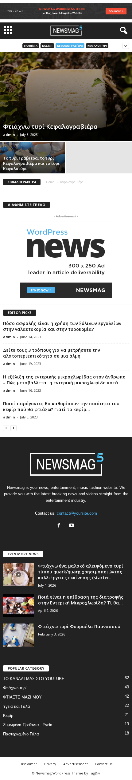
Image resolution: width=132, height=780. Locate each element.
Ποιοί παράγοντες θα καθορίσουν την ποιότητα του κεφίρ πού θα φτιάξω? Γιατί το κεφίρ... (61, 406)
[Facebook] (60, 526)
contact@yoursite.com (77, 513)
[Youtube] (72, 526)
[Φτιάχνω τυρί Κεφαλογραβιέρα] (66, 96)
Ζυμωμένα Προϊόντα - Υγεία (27, 725)
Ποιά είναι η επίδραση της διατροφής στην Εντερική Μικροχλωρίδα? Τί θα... (80, 600)
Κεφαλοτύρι (97, 46)
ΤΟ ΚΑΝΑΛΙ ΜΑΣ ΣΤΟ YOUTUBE (33, 678)
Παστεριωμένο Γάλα (21, 734)
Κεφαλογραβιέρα (70, 46)
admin (9, 134)
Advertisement (75, 764)
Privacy (50, 764)
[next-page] (13, 428)
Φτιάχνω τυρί (14, 688)
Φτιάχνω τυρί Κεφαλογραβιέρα (50, 126)
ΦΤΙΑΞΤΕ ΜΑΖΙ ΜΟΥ (22, 697)
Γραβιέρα (30, 46)
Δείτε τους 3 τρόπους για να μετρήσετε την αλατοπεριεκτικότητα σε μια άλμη (51, 353)
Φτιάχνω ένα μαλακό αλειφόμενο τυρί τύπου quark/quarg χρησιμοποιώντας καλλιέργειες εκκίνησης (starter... (80, 571)
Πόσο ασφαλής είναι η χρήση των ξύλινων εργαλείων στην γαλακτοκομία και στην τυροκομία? (62, 326)
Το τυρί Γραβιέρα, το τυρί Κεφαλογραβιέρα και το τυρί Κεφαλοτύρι (31, 163)
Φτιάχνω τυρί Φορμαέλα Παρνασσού (79, 626)
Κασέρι (47, 46)
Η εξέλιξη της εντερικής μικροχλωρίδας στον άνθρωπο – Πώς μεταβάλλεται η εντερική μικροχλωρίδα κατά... (64, 380)
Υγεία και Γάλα (16, 706)
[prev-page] (6, 428)
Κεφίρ (8, 715)
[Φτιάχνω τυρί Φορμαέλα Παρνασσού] (18, 635)
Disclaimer (28, 764)
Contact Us (103, 764)
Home (50, 182)
